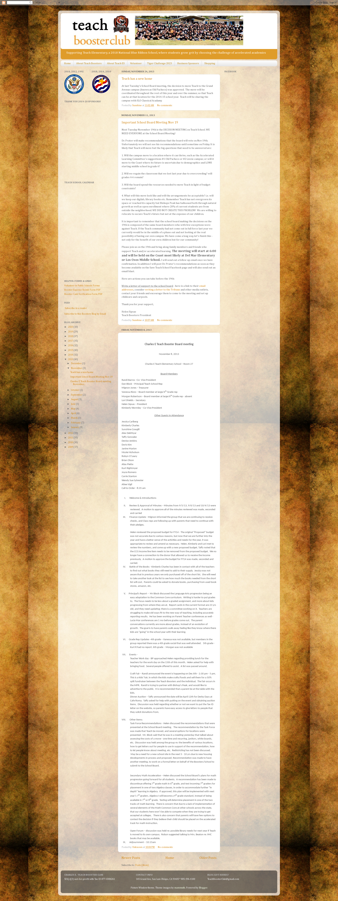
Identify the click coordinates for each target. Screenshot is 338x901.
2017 (71, 341)
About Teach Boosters (89, 63)
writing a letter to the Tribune (162, 289)
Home (67, 63)
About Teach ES (116, 63)
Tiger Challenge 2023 (159, 63)
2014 (71, 355)
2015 (71, 350)
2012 (71, 433)
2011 (71, 437)
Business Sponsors (188, 63)
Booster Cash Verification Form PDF (83, 294)
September (77, 395)
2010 (71, 442)
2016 (71, 345)
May (73, 409)
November (77, 368)
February (76, 422)
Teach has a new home (137, 78)
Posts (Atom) (142, 865)
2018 (71, 336)
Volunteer (136, 63)
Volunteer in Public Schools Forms (82, 285)
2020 (71, 327)
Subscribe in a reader (76, 308)
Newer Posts (130, 858)
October (75, 390)
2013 (71, 359)
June (73, 404)
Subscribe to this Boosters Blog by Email (85, 314)
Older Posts (208, 858)
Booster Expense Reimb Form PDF (82, 290)
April (73, 413)
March (74, 418)
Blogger (203, 888)
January (75, 427)
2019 (71, 331)
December (76, 363)
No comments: (165, 105)
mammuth (179, 888)
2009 (71, 447)
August (75, 399)
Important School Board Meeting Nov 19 (150, 122)
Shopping (209, 63)
